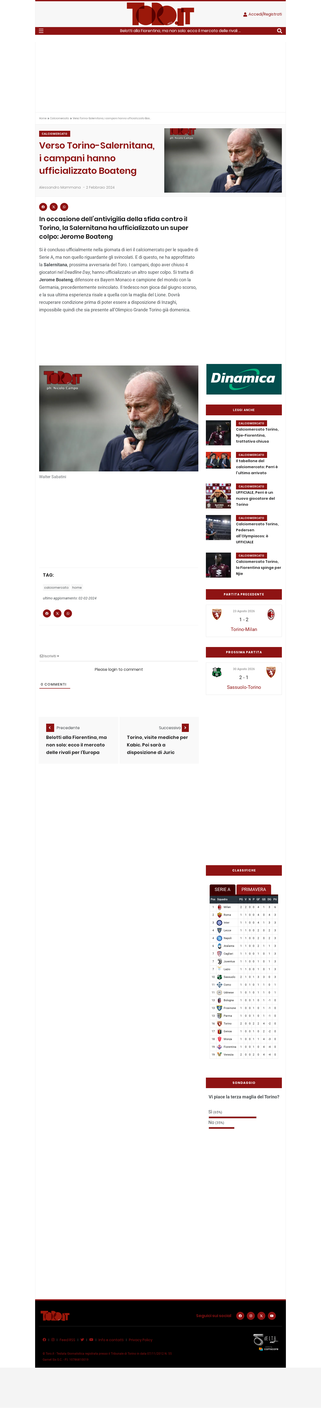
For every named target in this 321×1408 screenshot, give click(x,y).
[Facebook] (240, 1316)
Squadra (222, 899)
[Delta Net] (265, 1342)
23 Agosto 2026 (244, 611)
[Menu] (41, 31)
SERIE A (222, 889)
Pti (275, 899)
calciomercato (56, 587)
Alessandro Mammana (60, 187)
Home (42, 118)
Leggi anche (244, 410)
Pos (213, 899)
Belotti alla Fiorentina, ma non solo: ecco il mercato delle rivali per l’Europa (76, 744)
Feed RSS (67, 1339)
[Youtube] (272, 1316)
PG (241, 899)
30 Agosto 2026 (244, 669)
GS (264, 899)
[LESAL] (244, 379)
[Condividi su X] (54, 207)
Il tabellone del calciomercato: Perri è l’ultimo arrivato (257, 466)
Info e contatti (111, 1339)
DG (269, 899)
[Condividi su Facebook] (43, 207)
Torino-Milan (244, 629)
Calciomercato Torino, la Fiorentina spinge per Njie (258, 567)
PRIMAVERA (254, 889)
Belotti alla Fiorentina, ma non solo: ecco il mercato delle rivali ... (180, 31)
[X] (261, 1316)
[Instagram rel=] (251, 1316)
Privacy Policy (140, 1339)
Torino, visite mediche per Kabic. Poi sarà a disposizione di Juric (157, 744)
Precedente (68, 728)
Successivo (170, 728)
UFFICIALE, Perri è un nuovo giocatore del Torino (255, 498)
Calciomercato (59, 118)
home (77, 587)
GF (258, 899)
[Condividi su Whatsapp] (64, 207)
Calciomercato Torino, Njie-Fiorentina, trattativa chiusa (257, 435)
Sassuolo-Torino (244, 687)
